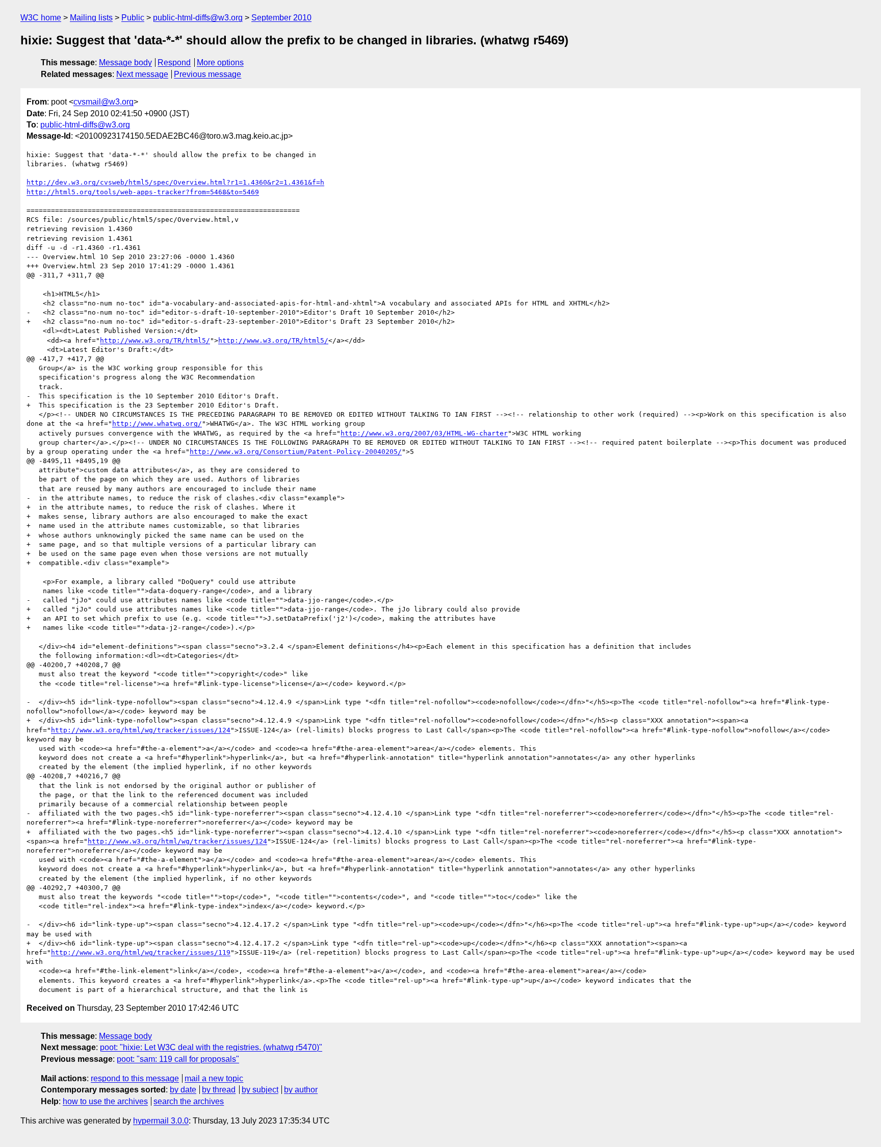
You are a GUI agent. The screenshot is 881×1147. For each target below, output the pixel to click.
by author (301, 1089)
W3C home (40, 17)
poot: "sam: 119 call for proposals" (178, 1059)
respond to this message (135, 1078)
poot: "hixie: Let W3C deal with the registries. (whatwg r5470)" (211, 1047)
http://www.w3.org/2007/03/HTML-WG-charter (424, 433)
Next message (142, 74)
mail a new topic (214, 1078)
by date (183, 1089)
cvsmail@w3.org (103, 101)
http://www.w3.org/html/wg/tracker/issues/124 (140, 730)
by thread (219, 1089)
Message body (125, 62)
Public (132, 17)
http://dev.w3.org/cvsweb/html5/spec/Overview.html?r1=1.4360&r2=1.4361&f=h (175, 182)
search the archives (188, 1101)
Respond (174, 62)
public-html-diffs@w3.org (198, 17)
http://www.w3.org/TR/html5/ (155, 340)
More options (220, 62)
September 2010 (281, 17)
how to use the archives (105, 1101)
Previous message (207, 74)
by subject (260, 1089)
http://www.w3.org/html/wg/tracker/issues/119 (140, 952)
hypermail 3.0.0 (161, 1120)
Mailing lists (91, 17)
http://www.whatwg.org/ (157, 423)
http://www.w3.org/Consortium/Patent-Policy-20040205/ (296, 451)
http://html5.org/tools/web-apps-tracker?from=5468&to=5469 (143, 192)
